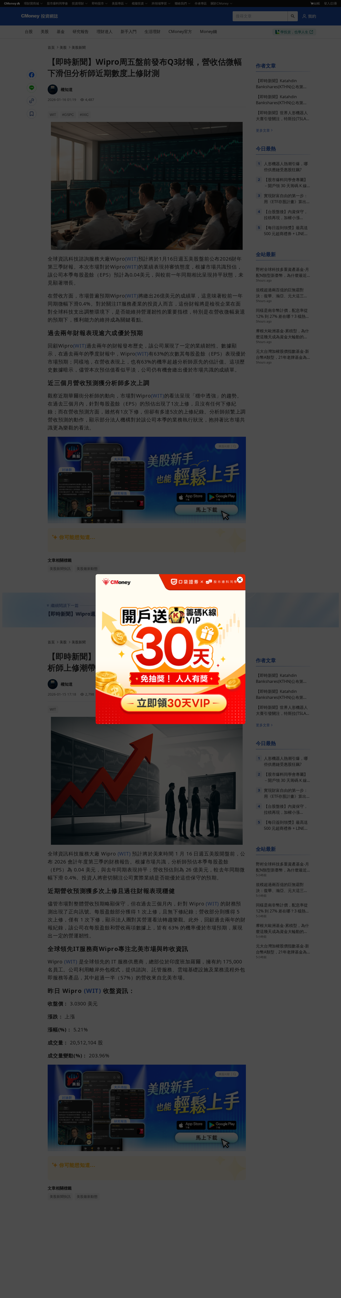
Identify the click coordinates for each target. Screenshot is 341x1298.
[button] (240, 580)
